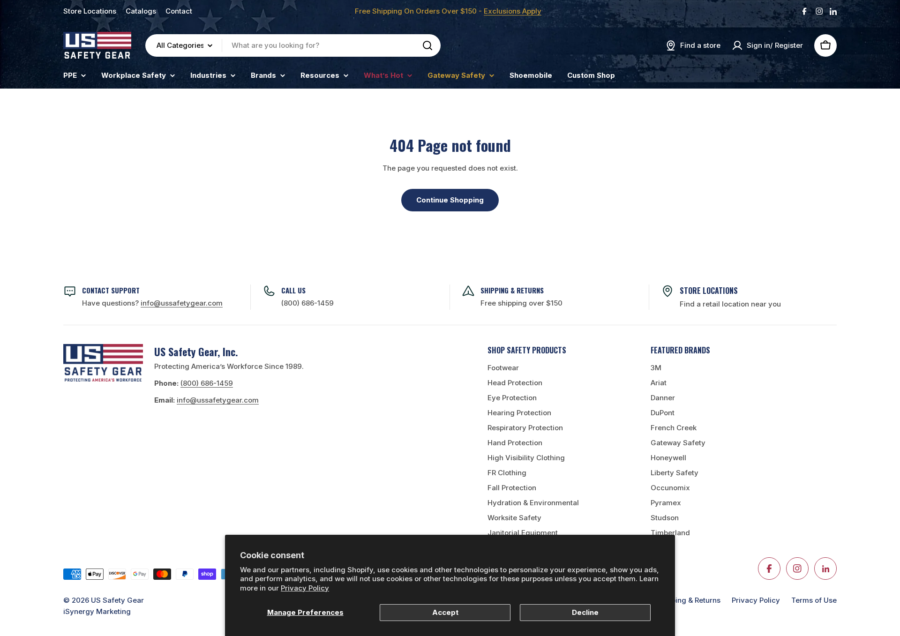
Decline (585, 612)
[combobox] (293, 45)
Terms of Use (814, 600)
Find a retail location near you (730, 303)
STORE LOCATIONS (709, 290)
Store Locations (89, 11)
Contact (178, 11)
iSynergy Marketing (97, 611)
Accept (445, 612)
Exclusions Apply (512, 11)
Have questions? (152, 303)
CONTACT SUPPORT (111, 290)
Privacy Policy (305, 588)
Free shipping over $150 (521, 303)
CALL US (293, 290)
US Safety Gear (117, 600)
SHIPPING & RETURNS (512, 290)
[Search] (427, 45)
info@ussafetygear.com (218, 400)
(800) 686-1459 (307, 303)
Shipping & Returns (688, 600)
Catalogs (141, 11)
